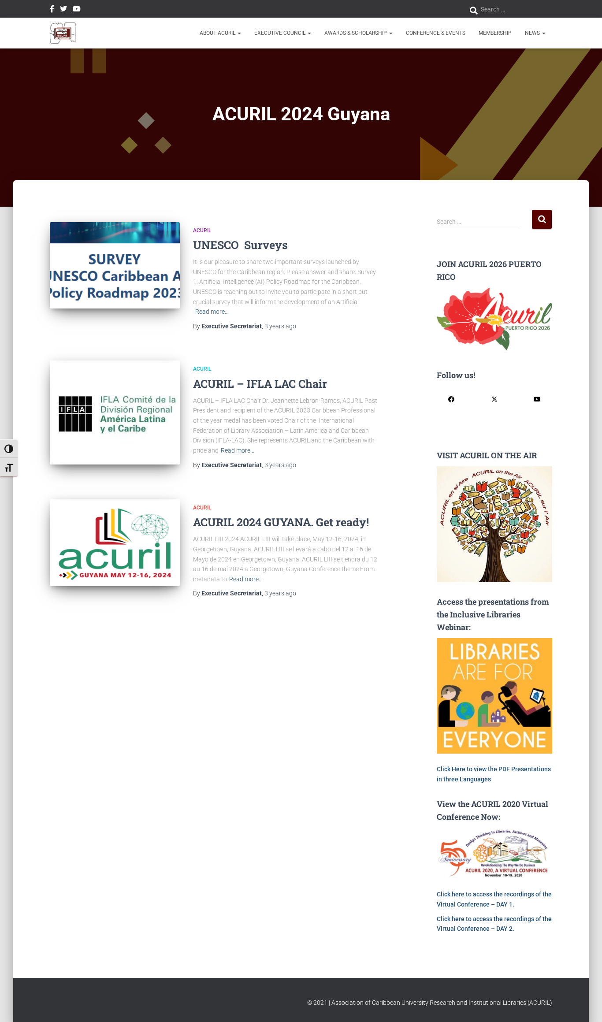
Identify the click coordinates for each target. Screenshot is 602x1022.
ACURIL (202, 230)
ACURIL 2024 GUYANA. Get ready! (281, 522)
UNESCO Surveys (240, 245)
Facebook (52, 10)
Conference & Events (435, 33)
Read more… (212, 311)
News (533, 33)
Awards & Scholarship (356, 33)
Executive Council (280, 33)
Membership (495, 33)
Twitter (63, 10)
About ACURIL (218, 33)
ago (280, 326)
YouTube (77, 10)
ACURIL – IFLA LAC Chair (260, 383)
